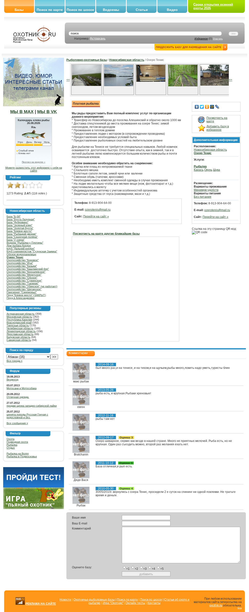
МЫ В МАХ (22, 111)
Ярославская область (20, 334)
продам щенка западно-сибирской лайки (32, 405)
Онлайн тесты (135, 603)
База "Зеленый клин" (19, 225)
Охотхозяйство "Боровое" (23, 260)
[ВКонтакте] (196, 107)
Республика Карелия (19, 319)
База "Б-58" (14, 216)
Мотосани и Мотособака (21, 388)
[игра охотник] (33, 508)
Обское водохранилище (21, 254)
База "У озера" (16, 239)
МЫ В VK (47, 111)
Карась (199, 170)
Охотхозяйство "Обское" (22, 277)
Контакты (153, 603)
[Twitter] (202, 107)
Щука (216, 170)
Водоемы (111, 10)
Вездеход (12, 379)
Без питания (202, 196)
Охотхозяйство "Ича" (20, 263)
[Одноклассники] (207, 107)
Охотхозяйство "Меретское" (24, 274)
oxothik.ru (215, 605)
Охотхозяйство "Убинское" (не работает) (32, 286)
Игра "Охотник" (113, 603)
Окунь (208, 170)
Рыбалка (12, 444)
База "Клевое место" (19, 231)
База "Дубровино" (17, 222)
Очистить (218, 39)
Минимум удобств (206, 190)
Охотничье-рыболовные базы (94, 599)
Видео (172, 10)
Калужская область (18, 337)
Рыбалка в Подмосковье (22, 456)
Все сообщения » (17, 423)
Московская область (19, 316)
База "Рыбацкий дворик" (21, 233)
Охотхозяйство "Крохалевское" (26, 271)
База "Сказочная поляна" (22, 236)
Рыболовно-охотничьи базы (86, 60)
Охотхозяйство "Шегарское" (24, 289)
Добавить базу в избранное (217, 128)
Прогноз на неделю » (33, 162)
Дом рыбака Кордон (19, 245)
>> (230, 80)
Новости (65, 599)
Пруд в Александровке (21, 298)
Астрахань (98, 38)
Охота (10, 439)
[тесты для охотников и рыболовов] (33, 486)
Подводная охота (17, 441)
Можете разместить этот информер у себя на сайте (33, 169)
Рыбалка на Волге (18, 453)
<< (68, 80)
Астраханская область (21, 313)
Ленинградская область (21, 331)
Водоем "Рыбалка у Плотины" (25, 242)
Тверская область (18, 325)
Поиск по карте (50, 10)
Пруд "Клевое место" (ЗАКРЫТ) (26, 295)
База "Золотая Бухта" (20, 228)
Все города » (14, 360)
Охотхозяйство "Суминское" (24, 280)
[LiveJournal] (217, 107)
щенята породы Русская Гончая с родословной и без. (27, 416)
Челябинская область (20, 328)
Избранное (201, 38)
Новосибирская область (126, 60)
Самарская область (19, 340)
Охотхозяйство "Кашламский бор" (28, 268)
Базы (19, 10)
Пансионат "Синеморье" (22, 292)
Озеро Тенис (15, 257)
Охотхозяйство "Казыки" (22, 266)
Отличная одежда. (18, 397)
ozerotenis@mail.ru (98, 209)
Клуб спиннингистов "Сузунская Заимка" (32, 251)
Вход (240, 608)
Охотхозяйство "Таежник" (23, 283)
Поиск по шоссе (80, 10)
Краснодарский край (19, 322)
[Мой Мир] (212, 107)
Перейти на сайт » (96, 216)
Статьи (142, 10)
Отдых (11, 447)
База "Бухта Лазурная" (21, 219)
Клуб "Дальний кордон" (21, 248)
